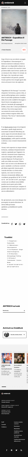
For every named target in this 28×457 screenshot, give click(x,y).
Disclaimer (17, 426)
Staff (2, 422)
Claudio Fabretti (5, 402)
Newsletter (17, 428)
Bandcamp (5, 310)
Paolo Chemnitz (7, 49)
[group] (6, 364)
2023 (9, 7)
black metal (8, 127)
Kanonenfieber (6, 138)
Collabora (3, 427)
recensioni (4, 7)
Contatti (3, 424)
